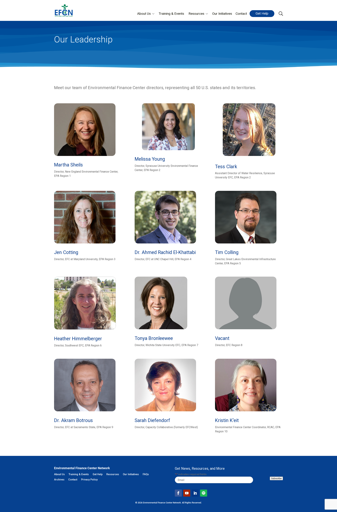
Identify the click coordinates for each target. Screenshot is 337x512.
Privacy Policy (89, 479)
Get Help (262, 13)
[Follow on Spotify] (203, 493)
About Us (144, 14)
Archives (59, 479)
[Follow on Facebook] (178, 493)
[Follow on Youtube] (186, 493)
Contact (241, 14)
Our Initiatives (222, 14)
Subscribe (276, 478)
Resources (196, 14)
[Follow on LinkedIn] (195, 493)
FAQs (146, 474)
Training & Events (171, 14)
